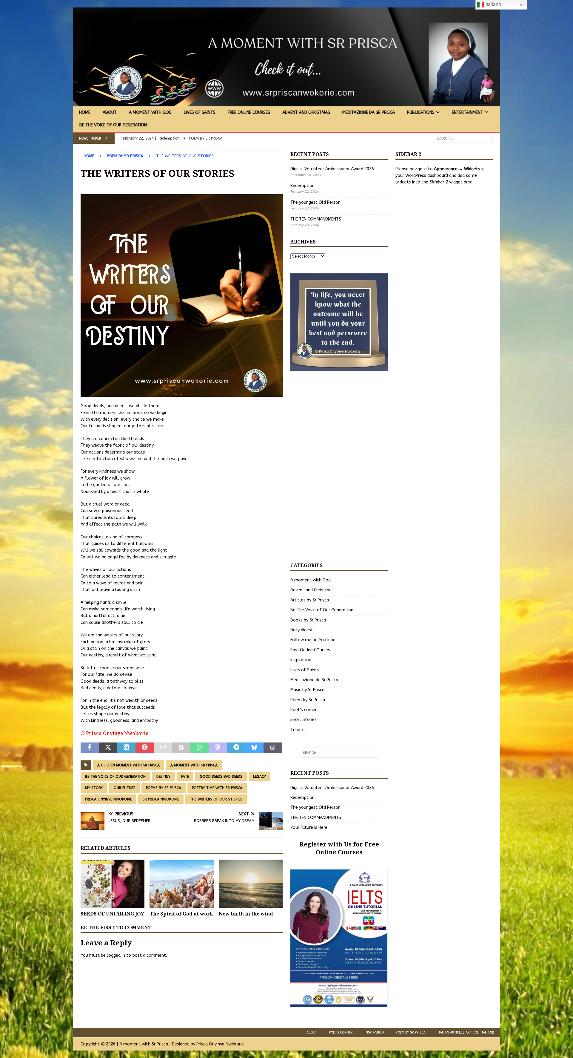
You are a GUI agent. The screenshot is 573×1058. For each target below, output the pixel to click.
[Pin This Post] (144, 747)
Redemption (302, 185)
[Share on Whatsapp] (199, 747)
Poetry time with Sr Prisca (217, 788)
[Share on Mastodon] (218, 747)
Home (84, 112)
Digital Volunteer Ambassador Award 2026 (332, 169)
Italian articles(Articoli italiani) (466, 1032)
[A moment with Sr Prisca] (286, 102)
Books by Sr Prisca (308, 620)
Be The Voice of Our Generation (113, 125)
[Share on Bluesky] (254, 747)
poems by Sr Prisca (163, 788)
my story (94, 788)
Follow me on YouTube (312, 639)
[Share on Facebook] (90, 747)
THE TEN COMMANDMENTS (315, 219)
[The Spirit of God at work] (182, 884)
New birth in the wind (246, 913)
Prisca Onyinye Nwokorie (108, 799)
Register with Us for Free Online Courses (339, 848)
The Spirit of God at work (181, 913)
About (110, 112)
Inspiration (300, 659)
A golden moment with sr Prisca (128, 765)
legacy (259, 776)
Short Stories (303, 719)
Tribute (297, 729)
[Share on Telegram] (236, 747)
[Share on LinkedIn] (126, 747)
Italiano (492, 4)
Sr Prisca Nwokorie (161, 799)
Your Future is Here (308, 827)
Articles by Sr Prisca (309, 600)
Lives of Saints (199, 112)
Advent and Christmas (306, 112)
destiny (163, 776)
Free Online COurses (249, 112)
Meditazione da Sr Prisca (368, 112)
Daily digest (301, 630)
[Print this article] (181, 747)
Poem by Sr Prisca (307, 699)
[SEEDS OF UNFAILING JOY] (113, 884)
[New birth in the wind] (251, 884)
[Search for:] (463, 138)
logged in (116, 955)
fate (185, 776)
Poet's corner (303, 709)
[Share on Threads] (273, 747)
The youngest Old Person (315, 202)
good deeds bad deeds (221, 776)
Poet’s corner (341, 1032)
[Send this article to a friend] (163, 747)
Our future (124, 788)
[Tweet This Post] (108, 747)
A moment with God (150, 112)
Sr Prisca (160, 1044)
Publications (421, 112)
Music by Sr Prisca (307, 689)
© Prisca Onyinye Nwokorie (114, 733)
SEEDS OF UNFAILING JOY (112, 913)
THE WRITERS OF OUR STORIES (216, 799)
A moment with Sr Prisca (194, 765)
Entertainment (467, 112)
